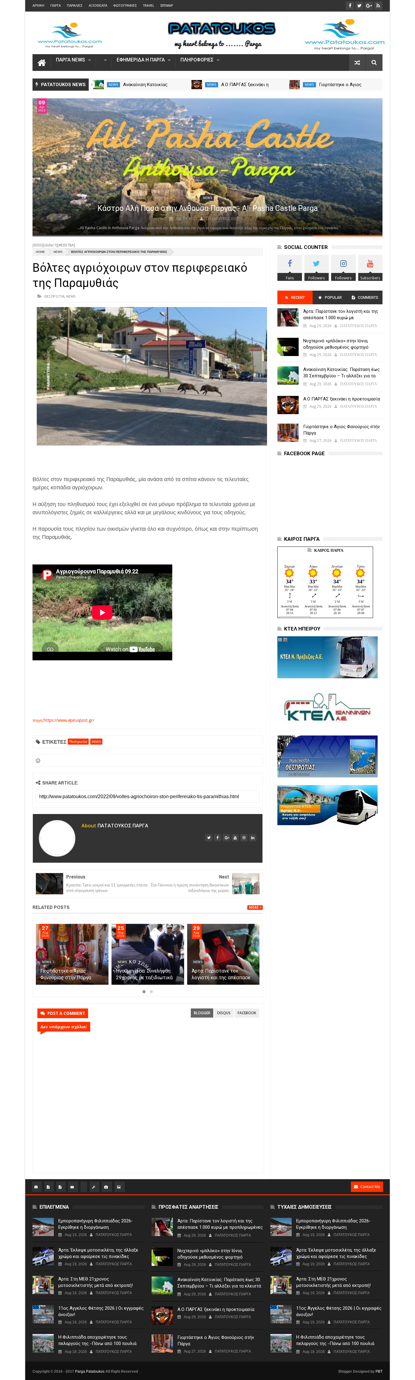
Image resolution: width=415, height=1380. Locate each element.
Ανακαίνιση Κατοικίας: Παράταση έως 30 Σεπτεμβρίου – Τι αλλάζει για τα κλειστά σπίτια (341, 376)
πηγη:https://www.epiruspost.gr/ (63, 720)
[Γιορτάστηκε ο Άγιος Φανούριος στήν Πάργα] (294, 84)
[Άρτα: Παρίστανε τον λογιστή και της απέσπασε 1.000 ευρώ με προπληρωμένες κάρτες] (223, 954)
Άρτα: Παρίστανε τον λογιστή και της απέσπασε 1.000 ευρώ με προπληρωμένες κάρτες (340, 318)
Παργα (55, 6)
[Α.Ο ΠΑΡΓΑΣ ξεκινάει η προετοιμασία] (196, 84)
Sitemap (166, 6)
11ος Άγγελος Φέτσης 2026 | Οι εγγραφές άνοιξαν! (101, 1311)
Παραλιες (75, 6)
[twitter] (208, 837)
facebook (247, 1012)
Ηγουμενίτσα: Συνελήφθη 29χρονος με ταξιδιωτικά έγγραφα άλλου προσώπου (145, 977)
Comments (368, 297)
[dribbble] (244, 837)
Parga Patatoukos (90, 1371)
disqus (224, 1012)
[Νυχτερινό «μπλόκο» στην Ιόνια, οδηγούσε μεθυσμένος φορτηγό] (288, 347)
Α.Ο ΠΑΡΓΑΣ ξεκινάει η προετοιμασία (341, 399)
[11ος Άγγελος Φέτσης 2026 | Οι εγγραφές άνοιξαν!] (43, 1314)
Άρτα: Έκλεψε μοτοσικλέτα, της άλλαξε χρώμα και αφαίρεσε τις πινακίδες (98, 1253)
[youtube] (235, 837)
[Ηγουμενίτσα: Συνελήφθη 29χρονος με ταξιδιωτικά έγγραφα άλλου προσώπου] (147, 954)
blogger (202, 1012)
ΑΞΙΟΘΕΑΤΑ (98, 6)
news (113, 85)
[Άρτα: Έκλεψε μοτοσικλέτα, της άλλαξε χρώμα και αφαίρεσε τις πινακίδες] (43, 1256)
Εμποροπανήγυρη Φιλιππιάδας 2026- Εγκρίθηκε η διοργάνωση (95, 1224)
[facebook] (217, 837)
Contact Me (370, 1186)
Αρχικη (38, 6)
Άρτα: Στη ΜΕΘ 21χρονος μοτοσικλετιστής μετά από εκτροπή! (95, 1282)
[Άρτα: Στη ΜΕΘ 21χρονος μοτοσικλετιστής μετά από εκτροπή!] (43, 1285)
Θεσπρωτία (54, 296)
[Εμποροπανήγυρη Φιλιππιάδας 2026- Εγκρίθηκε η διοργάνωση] (43, 1227)
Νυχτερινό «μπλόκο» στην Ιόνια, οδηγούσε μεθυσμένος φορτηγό (336, 344)
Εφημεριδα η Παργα (141, 60)
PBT (379, 1371)
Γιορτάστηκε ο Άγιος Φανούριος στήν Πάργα (341, 430)
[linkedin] (252, 837)
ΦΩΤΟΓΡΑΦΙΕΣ (125, 6)
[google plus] (226, 837)
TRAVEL (148, 6)
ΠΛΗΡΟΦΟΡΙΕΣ (197, 60)
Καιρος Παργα (328, 550)
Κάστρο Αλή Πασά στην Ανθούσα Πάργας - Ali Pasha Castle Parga (208, 208)
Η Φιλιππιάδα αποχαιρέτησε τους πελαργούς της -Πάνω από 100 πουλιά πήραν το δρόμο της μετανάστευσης (97, 1343)
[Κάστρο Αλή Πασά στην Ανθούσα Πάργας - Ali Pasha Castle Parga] (207, 166)
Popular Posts (333, 299)
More (254, 908)
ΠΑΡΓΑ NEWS (70, 60)
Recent (298, 297)
